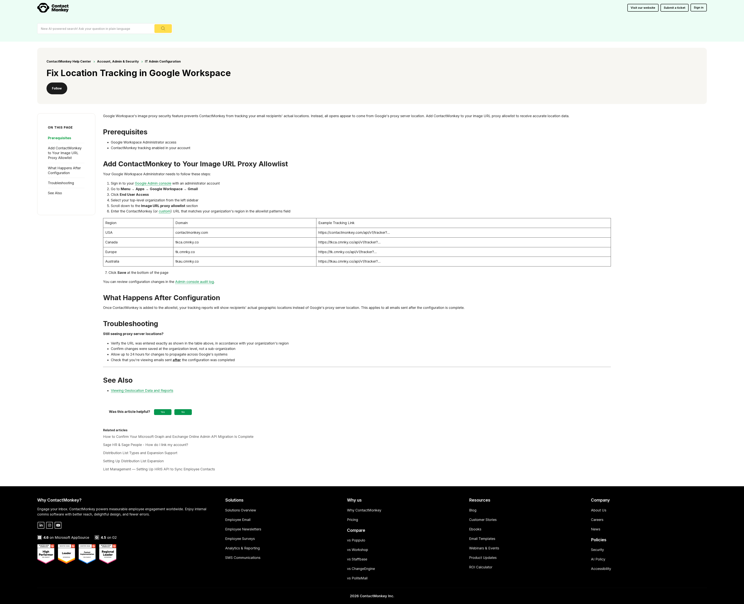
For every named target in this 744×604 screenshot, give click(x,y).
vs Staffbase (357, 559)
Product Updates (483, 558)
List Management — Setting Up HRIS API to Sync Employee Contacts (159, 469)
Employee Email (238, 520)
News (595, 529)
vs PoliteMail (357, 578)
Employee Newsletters (243, 529)
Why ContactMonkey (364, 510)
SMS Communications (242, 558)
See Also (55, 193)
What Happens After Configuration (64, 170)
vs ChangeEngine (361, 569)
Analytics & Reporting (242, 548)
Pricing (352, 520)
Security (597, 550)
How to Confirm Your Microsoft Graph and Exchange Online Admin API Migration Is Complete (178, 437)
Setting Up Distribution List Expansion (133, 461)
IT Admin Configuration (163, 61)
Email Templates (482, 539)
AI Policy (598, 559)
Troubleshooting (61, 183)
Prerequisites (59, 138)
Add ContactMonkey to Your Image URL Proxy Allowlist (65, 153)
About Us (598, 510)
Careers (597, 520)
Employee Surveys (240, 539)
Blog (472, 510)
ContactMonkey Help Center (68, 61)
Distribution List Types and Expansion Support (140, 453)
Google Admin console (153, 183)
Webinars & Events (484, 548)
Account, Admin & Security (118, 61)
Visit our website (643, 7)
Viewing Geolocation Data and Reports (142, 390)
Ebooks (475, 529)
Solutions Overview (240, 510)
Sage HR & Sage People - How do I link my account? (145, 445)
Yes (163, 412)
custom (164, 211)
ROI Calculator (480, 567)
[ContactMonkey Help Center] (53, 8)
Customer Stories (483, 520)
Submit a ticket (674, 7)
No (183, 412)
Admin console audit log (194, 282)
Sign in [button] (699, 7)
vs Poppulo (356, 540)
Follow (57, 88)
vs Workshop (357, 550)
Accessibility (601, 569)
